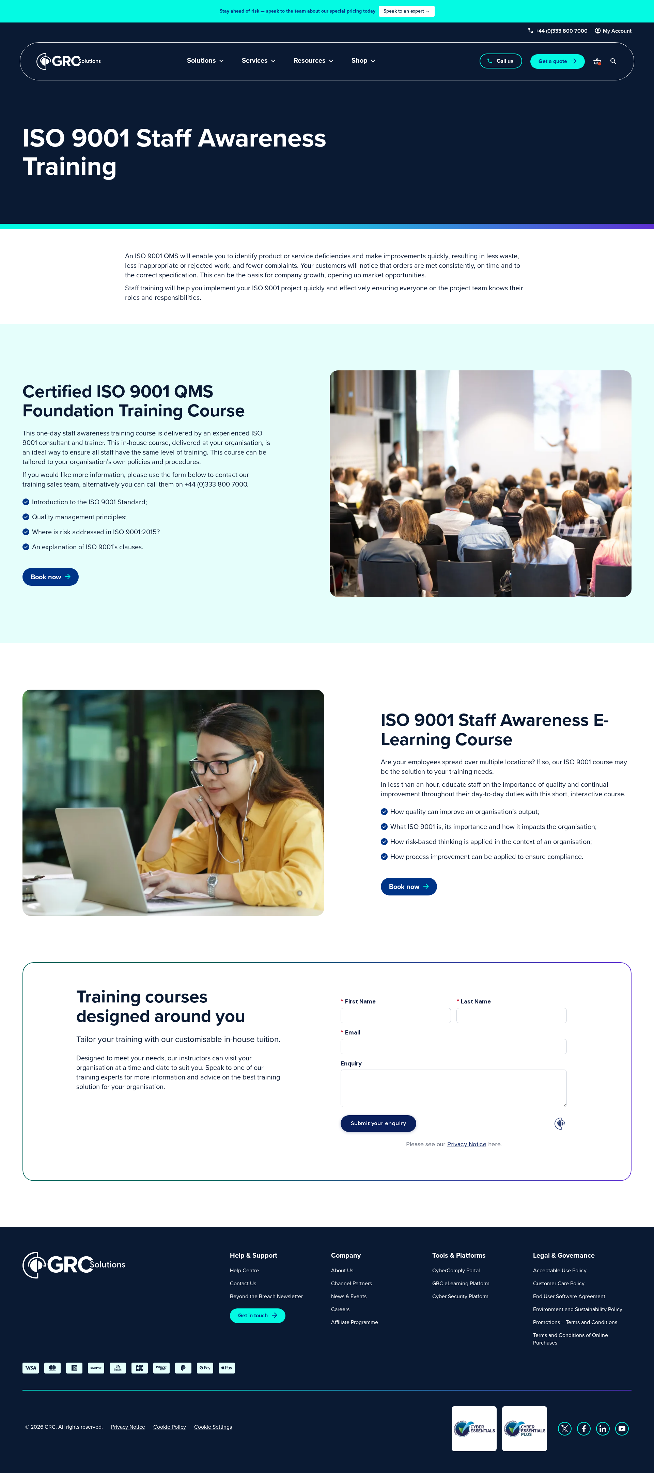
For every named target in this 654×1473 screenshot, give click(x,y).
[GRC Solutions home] (122, 1265)
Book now (46, 577)
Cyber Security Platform (460, 1296)
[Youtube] (622, 1429)
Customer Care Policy (559, 1283)
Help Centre (244, 1270)
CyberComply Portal (456, 1270)
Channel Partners (351, 1283)
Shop (360, 61)
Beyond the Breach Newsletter (266, 1296)
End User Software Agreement (569, 1296)
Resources (310, 61)
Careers (340, 1309)
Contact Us (243, 1283)
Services (255, 61)
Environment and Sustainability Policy (577, 1309)
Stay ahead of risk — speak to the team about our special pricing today (325, 10)
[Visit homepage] (68, 61)
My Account (617, 31)
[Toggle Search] (613, 61)
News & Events (349, 1296)
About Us (342, 1270)
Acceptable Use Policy (560, 1270)
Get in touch (253, 1315)
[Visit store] (597, 61)
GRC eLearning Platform (460, 1283)
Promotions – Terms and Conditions (575, 1322)
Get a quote (553, 61)
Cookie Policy (169, 1426)
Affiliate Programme (354, 1322)
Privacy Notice (128, 1426)
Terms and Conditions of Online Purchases (570, 1338)
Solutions (201, 61)
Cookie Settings (213, 1426)
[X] (565, 1429)
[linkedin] (603, 1429)
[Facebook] (584, 1429)
